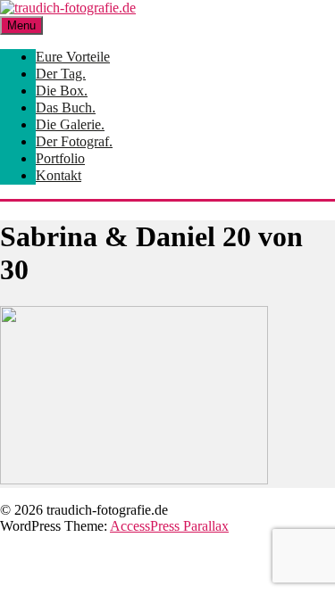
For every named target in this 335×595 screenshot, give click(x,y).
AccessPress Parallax (169, 525)
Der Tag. (61, 73)
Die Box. (62, 90)
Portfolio (60, 158)
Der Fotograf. (74, 141)
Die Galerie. (70, 124)
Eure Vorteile (73, 56)
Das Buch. (66, 107)
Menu (21, 25)
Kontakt (58, 175)
